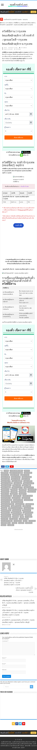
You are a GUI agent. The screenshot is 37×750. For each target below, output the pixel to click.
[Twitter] (20, 723)
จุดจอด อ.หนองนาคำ (28, 483)
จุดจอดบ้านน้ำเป (28, 500)
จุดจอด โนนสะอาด (29, 487)
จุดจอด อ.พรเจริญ (16, 479)
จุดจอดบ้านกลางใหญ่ (6, 495)
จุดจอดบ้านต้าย (26, 498)
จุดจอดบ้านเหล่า (5, 506)
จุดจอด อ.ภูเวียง (25, 479)
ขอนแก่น (27, 470)
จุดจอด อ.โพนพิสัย (6, 487)
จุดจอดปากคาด (26, 506)
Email (4, 663)
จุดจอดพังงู (4, 508)
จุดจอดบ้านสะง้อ (5, 502)
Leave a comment (8, 49)
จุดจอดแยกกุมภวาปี (28, 512)
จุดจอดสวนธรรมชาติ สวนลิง (15, 508)
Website (4, 669)
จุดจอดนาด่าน (5, 493)
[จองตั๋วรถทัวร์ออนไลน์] (18, 4)
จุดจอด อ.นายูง (5, 475)
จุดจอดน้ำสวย (23, 493)
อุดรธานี (4, 525)
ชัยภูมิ (22, 516)
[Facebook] (16, 723)
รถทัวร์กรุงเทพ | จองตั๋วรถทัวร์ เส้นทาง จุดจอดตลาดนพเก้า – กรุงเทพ (24, 589)
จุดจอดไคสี (15, 516)
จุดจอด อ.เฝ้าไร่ (16, 485)
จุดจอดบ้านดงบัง (16, 498)
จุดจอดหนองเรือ (26, 510)
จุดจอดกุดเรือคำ (32, 489)
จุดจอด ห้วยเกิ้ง (28, 472)
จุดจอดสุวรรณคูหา (29, 508)
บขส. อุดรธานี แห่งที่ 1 (7, 521)
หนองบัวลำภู (29, 523)
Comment (5, 641)
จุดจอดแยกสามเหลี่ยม (18, 514)
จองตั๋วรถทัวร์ (6, 445)
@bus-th (25, 155)
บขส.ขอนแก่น (18, 521)
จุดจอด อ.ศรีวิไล (28, 481)
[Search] (31, 686)
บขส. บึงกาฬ (5, 518)
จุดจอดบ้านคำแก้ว (6, 498)
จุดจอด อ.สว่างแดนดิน (7, 483)
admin (5, 47)
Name (4, 658)
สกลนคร (15, 523)
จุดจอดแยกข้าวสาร (6, 514)
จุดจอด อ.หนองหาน (6, 485)
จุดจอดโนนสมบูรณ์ (6, 516)
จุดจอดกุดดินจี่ (23, 489)
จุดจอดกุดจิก (14, 489)
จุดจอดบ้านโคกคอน (16, 506)
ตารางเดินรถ (9, 22)
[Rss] (13, 723)
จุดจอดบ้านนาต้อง (18, 500)
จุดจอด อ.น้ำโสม (15, 475)
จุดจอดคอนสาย (5, 491)
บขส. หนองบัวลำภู (24, 518)
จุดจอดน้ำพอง (14, 493)
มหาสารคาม (32, 521)
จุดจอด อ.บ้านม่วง (16, 477)
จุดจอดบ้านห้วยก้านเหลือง (8, 504)
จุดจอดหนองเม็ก (16, 510)
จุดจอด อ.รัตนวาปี (6, 481)
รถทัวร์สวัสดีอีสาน (6, 523)
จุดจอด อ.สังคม (18, 483)
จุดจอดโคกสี (28, 514)
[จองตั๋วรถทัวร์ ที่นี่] (18, 11)
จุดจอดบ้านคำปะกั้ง (27, 495)
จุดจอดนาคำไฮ (31, 491)
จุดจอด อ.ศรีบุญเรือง (17, 481)
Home (3, 22)
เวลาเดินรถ (10, 525)
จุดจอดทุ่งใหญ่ (23, 491)
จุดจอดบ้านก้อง (17, 495)
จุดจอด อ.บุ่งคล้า (5, 479)
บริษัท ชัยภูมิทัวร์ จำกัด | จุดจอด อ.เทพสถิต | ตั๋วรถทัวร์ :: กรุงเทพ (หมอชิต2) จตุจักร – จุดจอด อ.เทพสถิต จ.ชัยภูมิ (18, 603)
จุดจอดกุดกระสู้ (5, 489)
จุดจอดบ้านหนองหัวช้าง (17, 502)
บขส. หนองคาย (13, 518)
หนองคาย (21, 523)
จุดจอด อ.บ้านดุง (25, 475)
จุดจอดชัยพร (14, 491)
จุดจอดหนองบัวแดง (6, 510)
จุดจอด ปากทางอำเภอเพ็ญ (16, 472)
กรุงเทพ (6, 470)
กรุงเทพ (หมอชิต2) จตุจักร (16, 470)
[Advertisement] (18, 243)
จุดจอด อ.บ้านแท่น (27, 477)
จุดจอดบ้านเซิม (29, 504)
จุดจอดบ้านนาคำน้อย (6, 500)
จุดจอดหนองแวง (5, 512)
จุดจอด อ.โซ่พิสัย (26, 485)
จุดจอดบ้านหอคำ (20, 504)
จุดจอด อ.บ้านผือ (5, 477)
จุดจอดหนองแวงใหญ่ (16, 512)
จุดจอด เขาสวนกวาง (17, 487)
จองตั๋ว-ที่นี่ (18, 225)
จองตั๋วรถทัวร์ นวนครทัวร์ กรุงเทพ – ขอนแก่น (16, 19)
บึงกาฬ (25, 521)
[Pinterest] (23, 723)
